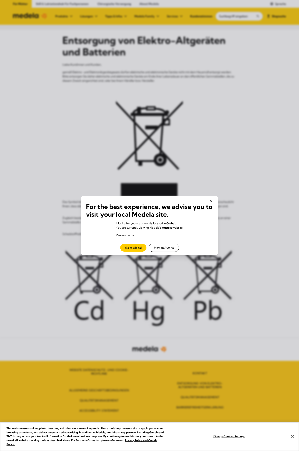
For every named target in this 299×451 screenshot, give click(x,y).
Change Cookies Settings (229, 436)
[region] (149, 436)
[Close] (292, 436)
